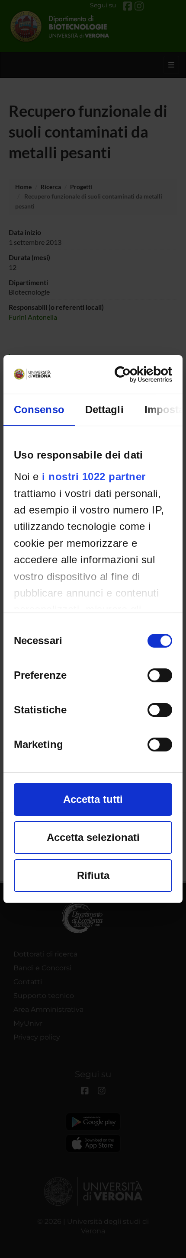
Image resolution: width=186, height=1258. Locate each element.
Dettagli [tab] (104, 409)
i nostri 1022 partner (94, 476)
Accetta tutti (93, 799)
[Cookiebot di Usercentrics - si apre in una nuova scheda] (134, 374)
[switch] (160, 675)
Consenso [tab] (39, 409)
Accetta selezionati (93, 837)
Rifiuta (93, 875)
